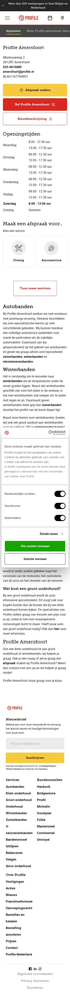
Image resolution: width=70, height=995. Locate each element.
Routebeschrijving (32, 119)
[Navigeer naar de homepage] (28, 18)
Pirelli (41, 800)
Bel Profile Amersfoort (32, 104)
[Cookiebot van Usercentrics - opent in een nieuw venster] (49, 432)
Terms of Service (13, 769)
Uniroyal (43, 839)
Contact (12, 947)
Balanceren (14, 852)
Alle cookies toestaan (35, 546)
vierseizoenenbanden (18, 361)
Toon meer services (35, 288)
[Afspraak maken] (50, 18)
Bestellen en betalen (15, 917)
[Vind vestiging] (62, 18)
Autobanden (15, 786)
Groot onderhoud (19, 800)
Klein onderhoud (18, 793)
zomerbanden (51, 405)
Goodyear (44, 813)
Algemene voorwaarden (35, 973)
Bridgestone (46, 793)
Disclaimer (35, 987)
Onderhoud (14, 806)
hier (57, 629)
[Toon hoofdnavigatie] (7, 18)
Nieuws (11, 894)
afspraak (9, 663)
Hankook (43, 786)
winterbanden (12, 381)
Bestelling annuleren (13, 931)
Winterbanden (16, 813)
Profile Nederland (19, 954)
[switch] (60, 506)
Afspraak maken (38, 90)
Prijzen (11, 941)
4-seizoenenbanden (19, 829)
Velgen (11, 859)
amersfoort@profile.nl (18, 71)
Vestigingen (15, 881)
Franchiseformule (19, 901)
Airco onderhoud (18, 866)
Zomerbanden (16, 819)
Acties (10, 888)
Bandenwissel (16, 839)
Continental (46, 833)
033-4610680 (12, 67)
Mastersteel (46, 826)
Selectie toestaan (35, 559)
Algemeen (13, 31)
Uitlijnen (12, 846)
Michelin (43, 806)
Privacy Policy (48, 766)
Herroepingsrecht (19, 908)
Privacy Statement (35, 980)
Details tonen (49, 533)
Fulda (41, 819)
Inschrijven (35, 758)
